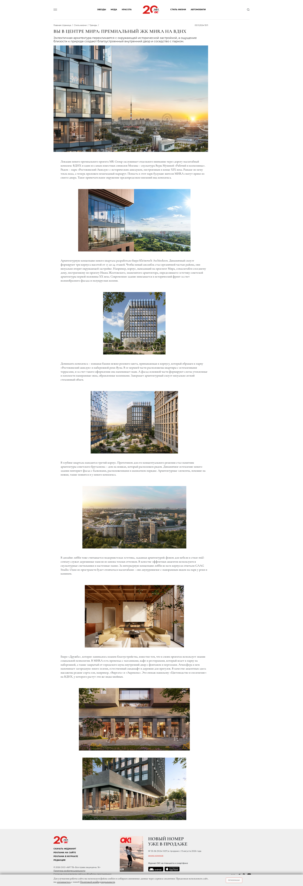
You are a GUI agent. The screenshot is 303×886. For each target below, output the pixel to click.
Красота (127, 10)
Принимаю (234, 880)
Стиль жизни (178, 10)
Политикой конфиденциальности (97, 881)
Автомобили (198, 10)
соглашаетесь (64, 881)
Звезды (101, 10)
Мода (114, 10)
